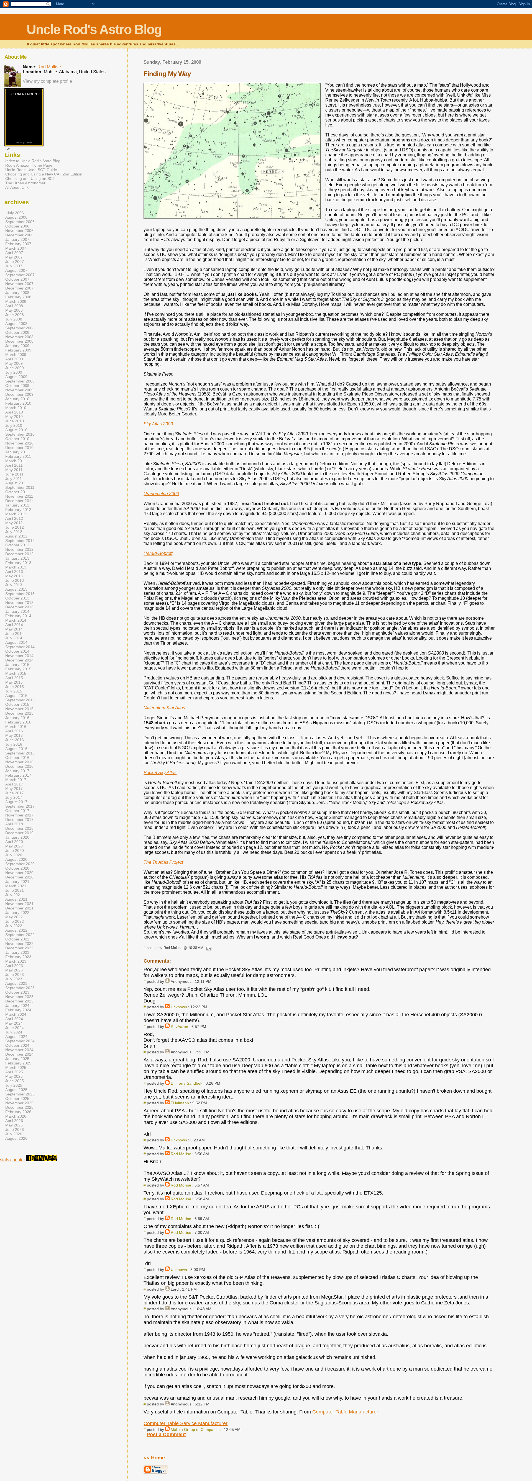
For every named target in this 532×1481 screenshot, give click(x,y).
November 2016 (19, 762)
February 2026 (18, 1112)
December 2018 (19, 828)
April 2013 (14, 571)
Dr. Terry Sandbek (186, 1083)
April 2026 (14, 1120)
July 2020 (13, 855)
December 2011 (19, 500)
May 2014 (14, 629)
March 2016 (15, 726)
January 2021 (17, 881)
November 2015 (19, 709)
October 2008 (17, 332)
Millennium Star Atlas (164, 707)
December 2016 (19, 766)
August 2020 (16, 859)
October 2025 (17, 1098)
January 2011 (17, 452)
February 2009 (18, 350)
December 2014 (19, 660)
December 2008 (19, 341)
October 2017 (17, 810)
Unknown (179, 1007)
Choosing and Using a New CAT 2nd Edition (43, 174)
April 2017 (14, 784)
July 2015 (13, 691)
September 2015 (20, 700)
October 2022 (17, 939)
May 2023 (14, 970)
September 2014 (20, 647)
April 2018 (14, 824)
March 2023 (15, 961)
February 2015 (18, 669)
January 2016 (17, 717)
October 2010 (17, 438)
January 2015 (17, 664)
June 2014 (14, 633)
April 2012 (14, 518)
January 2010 (17, 399)
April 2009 (14, 359)
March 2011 (15, 461)
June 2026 (14, 1129)
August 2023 (16, 983)
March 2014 (15, 620)
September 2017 (20, 806)
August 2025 (16, 1089)
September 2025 (20, 1094)
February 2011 (18, 456)
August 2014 (16, 642)
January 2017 (17, 771)
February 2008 (18, 297)
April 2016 (14, 731)
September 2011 (19, 487)
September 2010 (20, 434)
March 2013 (15, 567)
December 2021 (19, 908)
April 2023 (14, 965)
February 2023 (18, 957)
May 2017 (14, 788)
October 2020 (17, 868)
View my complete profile (47, 81)
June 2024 (14, 1027)
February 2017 (18, 775)
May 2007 (14, 257)
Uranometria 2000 (161, 493)
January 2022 (17, 912)
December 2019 (19, 833)
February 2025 (18, 1063)
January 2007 (17, 239)
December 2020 (19, 877)
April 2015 (14, 678)
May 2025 (14, 1076)
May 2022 (14, 917)
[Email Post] (207, 948)
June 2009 (14, 368)
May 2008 (14, 310)
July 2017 (13, 797)
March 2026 (15, 1116)
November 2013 (19, 602)
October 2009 (17, 385)
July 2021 (13, 895)
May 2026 (14, 1125)
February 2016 (18, 722)
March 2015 (15, 673)
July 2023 (13, 979)
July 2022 (13, 926)
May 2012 (14, 523)
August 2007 (16, 270)
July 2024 (13, 1032)
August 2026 (16, 1138)
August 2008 (16, 323)
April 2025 (14, 1072)
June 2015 (14, 686)
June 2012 (14, 527)
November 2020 (19, 872)
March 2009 (15, 354)
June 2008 (14, 314)
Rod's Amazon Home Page (28, 165)
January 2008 (17, 292)
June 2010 (14, 421)
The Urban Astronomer (25, 183)
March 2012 (15, 514)
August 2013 (16, 589)
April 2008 (14, 306)
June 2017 (14, 793)
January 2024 (17, 1005)
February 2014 (18, 616)
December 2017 (19, 819)
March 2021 (15, 886)
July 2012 (13, 531)
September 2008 (20, 328)
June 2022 (14, 921)
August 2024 (16, 1036)
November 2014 (19, 655)
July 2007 (13, 266)
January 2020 (17, 837)
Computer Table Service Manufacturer (185, 1423)
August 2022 (16, 930)
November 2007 (19, 283)
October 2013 (17, 598)
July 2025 (13, 1085)
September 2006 (20, 221)
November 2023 (19, 996)
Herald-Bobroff (158, 553)
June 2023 (14, 974)
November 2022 (19, 943)
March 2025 (15, 1067)
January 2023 (17, 952)
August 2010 (16, 430)
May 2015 (14, 682)
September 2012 (20, 540)
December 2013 (19, 607)
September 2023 (20, 988)
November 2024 (19, 1050)
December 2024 (19, 1054)
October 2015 (17, 704)
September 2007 (20, 275)
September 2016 (20, 753)
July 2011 (13, 478)
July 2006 (15, 213)
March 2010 (15, 407)
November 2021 (19, 903)
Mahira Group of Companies (196, 1429)
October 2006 (17, 226)
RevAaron (179, 1026)
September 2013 (20, 593)
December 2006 (19, 235)
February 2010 (18, 403)
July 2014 (13, 638)
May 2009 (14, 363)
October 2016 (17, 757)
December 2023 (19, 1001)
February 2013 (18, 562)
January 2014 (17, 611)
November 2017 (19, 815)
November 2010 (19, 443)
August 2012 (16, 536)
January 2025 (17, 1058)
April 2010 (14, 412)
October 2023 (17, 992)
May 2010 (14, 416)
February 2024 (18, 1010)
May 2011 (13, 469)
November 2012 (19, 549)
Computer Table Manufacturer (345, 1412)
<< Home (154, 1458)
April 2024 (14, 1019)
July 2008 (13, 319)
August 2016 (16, 748)
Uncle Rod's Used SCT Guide (31, 169)
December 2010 (19, 447)
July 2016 (13, 744)
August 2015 (16, 695)
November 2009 (19, 390)
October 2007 (17, 279)
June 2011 (14, 474)
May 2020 (14, 846)
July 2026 (13, 1134)
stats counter (12, 1159)
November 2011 (19, 496)
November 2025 (19, 1103)
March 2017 (15, 779)
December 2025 (19, 1107)
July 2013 (13, 585)
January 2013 (17, 558)
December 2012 (19, 554)
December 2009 (19, 394)
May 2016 (14, 735)
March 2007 (15, 248)
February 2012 (18, 509)
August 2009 (16, 376)
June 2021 (14, 890)
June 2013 (14, 580)
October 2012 (17, 545)
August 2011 (16, 483)
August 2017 (16, 802)
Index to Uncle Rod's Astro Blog (32, 161)
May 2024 (14, 1023)
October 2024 (17, 1045)
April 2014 (14, 624)
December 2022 (19, 948)
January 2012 (17, 505)
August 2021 (16, 899)
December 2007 (19, 288)
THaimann (180, 1103)
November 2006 (19, 230)
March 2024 (15, 1014)
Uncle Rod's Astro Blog (94, 29)
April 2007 (14, 252)
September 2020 (20, 864)
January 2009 (17, 345)
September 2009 (20, 381)
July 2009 (13, 372)
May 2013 (14, 576)
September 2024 (20, 1041)
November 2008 (19, 337)
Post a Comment (166, 1434)
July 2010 (13, 425)
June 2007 (14, 261)
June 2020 (14, 850)
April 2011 (14, 465)
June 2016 (14, 740)
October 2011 (17, 492)
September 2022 (20, 934)
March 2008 (15, 301)
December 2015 (19, 713)
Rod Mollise (181, 1154)
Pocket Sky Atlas (160, 772)
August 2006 (16, 217)
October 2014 (17, 651)
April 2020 (14, 841)
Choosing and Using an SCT (30, 178)
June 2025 (14, 1081)
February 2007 (18, 244)
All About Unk (17, 187)
